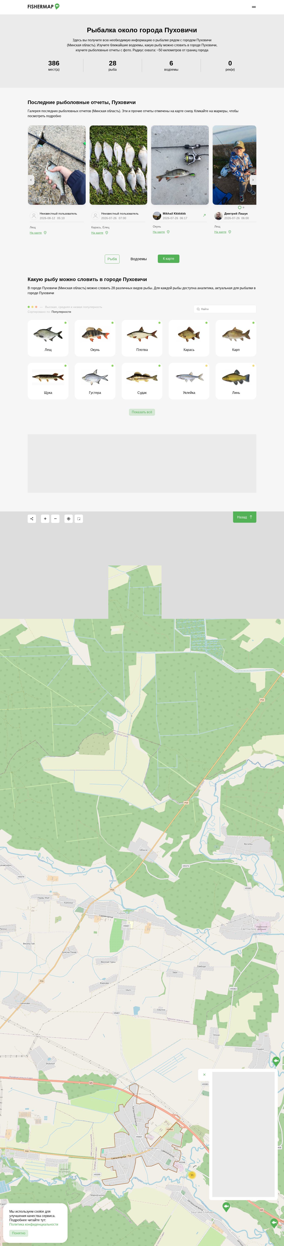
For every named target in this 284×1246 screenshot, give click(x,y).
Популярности (61, 311)
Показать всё (142, 412)
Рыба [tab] (112, 259)
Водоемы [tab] (139, 259)
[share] (31, 518)
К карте (168, 258)
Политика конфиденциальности (33, 1224)
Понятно (18, 1233)
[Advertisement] (142, 463)
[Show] (274, 1223)
